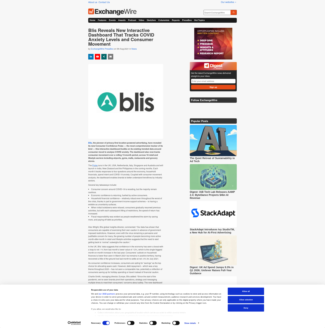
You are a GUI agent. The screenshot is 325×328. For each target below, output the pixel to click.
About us (92, 2)
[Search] (234, 12)
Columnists (163, 20)
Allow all (246, 291)
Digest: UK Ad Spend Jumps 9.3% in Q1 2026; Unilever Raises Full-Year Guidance (212, 270)
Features (102, 20)
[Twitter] (198, 106)
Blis (90, 142)
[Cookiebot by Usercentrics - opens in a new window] (74, 323)
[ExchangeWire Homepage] (112, 11)
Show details (190, 323)
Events (112, 20)
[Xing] (104, 56)
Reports (176, 20)
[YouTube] (97, 56)
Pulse (95, 165)
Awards (122, 20)
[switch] (130, 323)
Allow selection (246, 299)
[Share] (91, 56)
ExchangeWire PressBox (102, 48)
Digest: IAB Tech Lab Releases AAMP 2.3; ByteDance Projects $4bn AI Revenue (212, 195)
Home (92, 20)
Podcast (132, 20)
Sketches (151, 20)
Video (141, 20)
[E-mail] (110, 56)
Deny (246, 308)
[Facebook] (204, 106)
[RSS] (216, 106)
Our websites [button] (228, 2)
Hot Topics (199, 20)
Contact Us (104, 2)
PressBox (187, 20)
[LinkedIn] (210, 106)
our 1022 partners (107, 294)
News (134, 48)
